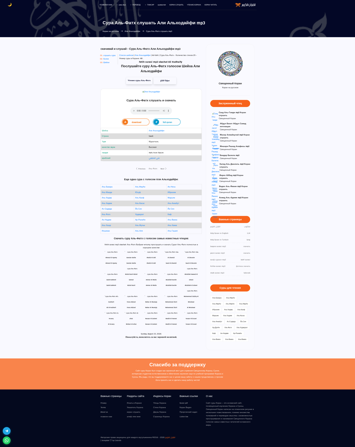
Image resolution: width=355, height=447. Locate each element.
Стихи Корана (159, 407)
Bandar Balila (131, 263)
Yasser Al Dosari (191, 324)
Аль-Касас (140, 203)
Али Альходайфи (132, 31)
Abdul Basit (131, 285)
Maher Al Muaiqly (151, 307)
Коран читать (211, 4)
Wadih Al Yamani (171, 324)
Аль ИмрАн (140, 187)
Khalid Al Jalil (151, 263)
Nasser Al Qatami (151, 324)
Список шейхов (126, 55)
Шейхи (106, 62)
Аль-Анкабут (173, 203)
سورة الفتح (165, 80)
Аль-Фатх (153, 168)
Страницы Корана (161, 416)
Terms (103, 407)
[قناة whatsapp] (7, 440)
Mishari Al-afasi (131, 324)
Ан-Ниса (171, 187)
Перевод (136, 4)
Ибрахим (172, 192)
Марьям (171, 198)
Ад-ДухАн (216, 327)
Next (162, 169)
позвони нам (106, 4)
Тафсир (150, 4)
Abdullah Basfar (171, 285)
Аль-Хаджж (107, 203)
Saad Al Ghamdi (171, 263)
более (106, 59)
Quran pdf (162, 4)
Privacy (103, 403)
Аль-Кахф (139, 198)
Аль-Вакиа (172, 220)
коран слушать (133, 412)
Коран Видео (185, 407)
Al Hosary (111, 324)
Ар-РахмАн (140, 220)
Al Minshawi (191, 307)
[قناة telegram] (7, 431)
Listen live (184, 416)
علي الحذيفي (154, 158)
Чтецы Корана (159, 403)
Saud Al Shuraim (191, 263)
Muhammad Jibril (171, 307)
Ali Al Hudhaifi (111, 307)
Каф (170, 214)
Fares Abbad (131, 307)
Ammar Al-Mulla (151, 285)
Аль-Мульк (140, 225)
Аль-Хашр (106, 225)
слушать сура (109, 55)
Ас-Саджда (107, 209)
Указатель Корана (135, 407)
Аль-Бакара (107, 187)
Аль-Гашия (173, 231)
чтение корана (194, 4)
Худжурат (139, 214)
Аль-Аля (139, 231)
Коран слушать (176, 4)
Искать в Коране (134, 403)
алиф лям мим (133, 416)
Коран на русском (111, 31)
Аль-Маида (107, 192)
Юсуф (138, 192)
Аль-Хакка (172, 225)
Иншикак (106, 231)
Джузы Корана (159, 412)
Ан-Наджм (106, 220)
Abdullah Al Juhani (191, 285)
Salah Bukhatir (111, 285)
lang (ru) (122, 4)
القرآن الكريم (170, 437)
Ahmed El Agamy (111, 263)
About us (104, 412)
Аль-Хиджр (107, 198)
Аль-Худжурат (242, 327)
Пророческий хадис (188, 412)
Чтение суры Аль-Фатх (139, 80)
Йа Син (138, 209)
